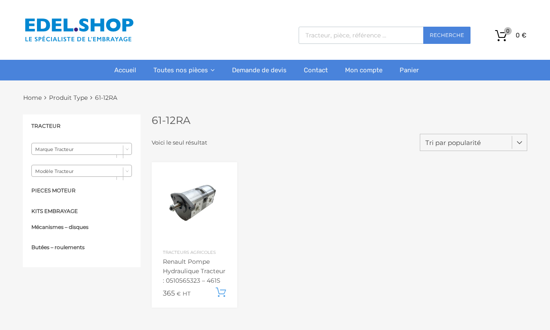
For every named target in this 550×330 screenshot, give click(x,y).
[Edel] (79, 41)
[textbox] (81, 149)
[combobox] (81, 149)
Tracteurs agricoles (189, 252)
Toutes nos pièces (180, 70)
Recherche (447, 35)
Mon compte (363, 70)
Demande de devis (259, 70)
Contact (316, 70)
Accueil (125, 70)
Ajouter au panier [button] (221, 292)
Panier (409, 70)
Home (32, 98)
